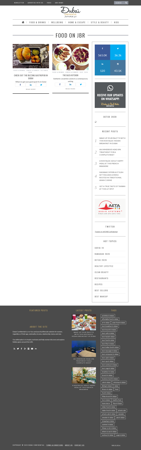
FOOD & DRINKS (37, 22)
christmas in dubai (119, 382)
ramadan (121, 414)
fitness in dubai (107, 389)
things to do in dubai (109, 428)
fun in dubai (106, 400)
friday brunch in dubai (109, 396)
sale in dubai (120, 417)
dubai (116, 386)
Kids (116, 22)
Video (49, 3)
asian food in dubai (118, 322)
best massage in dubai (109, 351)
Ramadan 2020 (102, 254)
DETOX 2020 (101, 260)
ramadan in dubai (107, 417)
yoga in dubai (120, 435)
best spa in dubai (107, 361)
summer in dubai (107, 424)
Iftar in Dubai (117, 403)
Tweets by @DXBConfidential (106, 232)
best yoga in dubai (108, 368)
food (116, 389)
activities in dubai (108, 316)
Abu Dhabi (59, 3)
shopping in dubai (108, 421)
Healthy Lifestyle (104, 266)
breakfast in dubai (108, 372)
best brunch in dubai (109, 330)
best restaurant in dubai (110, 354)
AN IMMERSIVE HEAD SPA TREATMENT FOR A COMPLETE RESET (110, 152)
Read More (31, 89)
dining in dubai (107, 386)
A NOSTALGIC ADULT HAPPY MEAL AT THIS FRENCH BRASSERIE (111, 163)
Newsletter (19, 3)
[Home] (23, 22)
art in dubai (105, 322)
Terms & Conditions (54, 445)
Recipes (99, 284)
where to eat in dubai (109, 431)
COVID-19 (99, 248)
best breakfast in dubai (110, 326)
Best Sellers (101, 290)
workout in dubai (107, 435)
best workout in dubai (109, 365)
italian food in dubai (108, 410)
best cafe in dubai (108, 333)
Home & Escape (77, 22)
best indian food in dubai (110, 347)
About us (69, 445)
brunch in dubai (107, 375)
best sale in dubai (108, 358)
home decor (106, 403)
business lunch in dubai (110, 379)
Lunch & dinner (32, 70)
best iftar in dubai (108, 344)
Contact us (79, 445)
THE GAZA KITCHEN (70, 75)
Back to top (115, 445)
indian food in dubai (108, 407)
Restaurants (101, 278)
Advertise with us (35, 3)
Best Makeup (101, 296)
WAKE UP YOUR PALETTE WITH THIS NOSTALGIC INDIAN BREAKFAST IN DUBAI (112, 140)
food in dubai (106, 393)
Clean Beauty (102, 272)
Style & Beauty (100, 22)
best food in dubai (108, 340)
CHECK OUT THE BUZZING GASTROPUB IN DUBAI (31, 77)
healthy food (117, 400)
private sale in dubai (108, 414)
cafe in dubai (106, 382)
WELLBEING (57, 22)
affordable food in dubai (110, 319)
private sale (122, 410)
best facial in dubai (108, 337)
